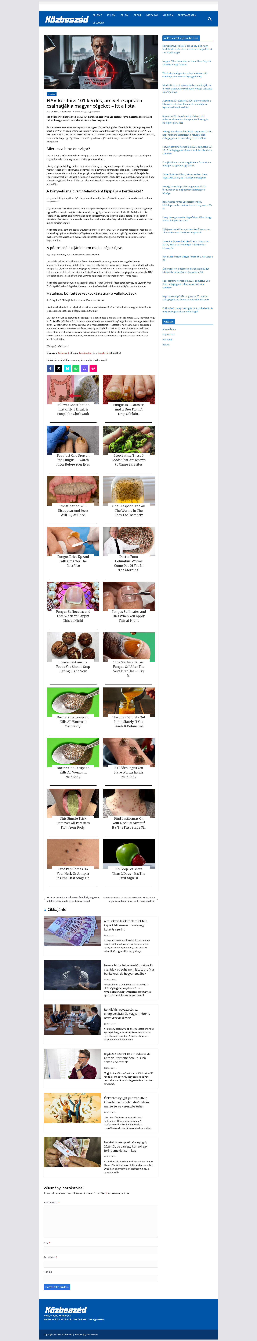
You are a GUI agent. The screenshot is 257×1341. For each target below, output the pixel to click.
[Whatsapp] (76, 368)
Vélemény (98, 22)
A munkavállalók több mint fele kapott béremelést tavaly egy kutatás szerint (125, 925)
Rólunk (166, 344)
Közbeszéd (66, 111)
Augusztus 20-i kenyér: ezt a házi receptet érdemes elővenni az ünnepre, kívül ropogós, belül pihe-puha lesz (185, 119)
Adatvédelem (169, 329)
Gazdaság (152, 15)
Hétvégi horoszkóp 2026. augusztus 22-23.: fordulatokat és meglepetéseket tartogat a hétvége (184, 190)
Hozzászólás (52, 1202)
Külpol (111, 15)
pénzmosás (95, 111)
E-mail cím (50, 1257)
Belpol (125, 15)
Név (47, 1243)
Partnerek (167, 339)
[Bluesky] (67, 368)
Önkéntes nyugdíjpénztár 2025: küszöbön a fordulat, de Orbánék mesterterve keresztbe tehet (126, 1102)
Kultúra (168, 15)
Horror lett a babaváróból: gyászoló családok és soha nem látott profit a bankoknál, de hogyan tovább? (129, 969)
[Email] (93, 368)
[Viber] (84, 368)
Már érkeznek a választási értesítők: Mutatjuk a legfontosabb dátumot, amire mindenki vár (129, 899)
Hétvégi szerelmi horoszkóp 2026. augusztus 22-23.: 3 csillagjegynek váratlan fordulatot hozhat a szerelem (187, 150)
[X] (58, 368)
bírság (77, 111)
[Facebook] (50, 368)
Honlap (48, 1271)
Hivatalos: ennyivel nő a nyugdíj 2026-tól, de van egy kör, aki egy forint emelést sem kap (126, 1146)
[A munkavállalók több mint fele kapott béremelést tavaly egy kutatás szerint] (72, 917)
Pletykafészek (187, 15)
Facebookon (85, 352)
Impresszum (168, 334)
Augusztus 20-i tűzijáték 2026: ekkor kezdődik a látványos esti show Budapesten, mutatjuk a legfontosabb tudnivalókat (186, 104)
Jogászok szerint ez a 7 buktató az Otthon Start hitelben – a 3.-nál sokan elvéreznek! (127, 1058)
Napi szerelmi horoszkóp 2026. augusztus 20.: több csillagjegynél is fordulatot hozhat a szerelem (186, 284)
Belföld (97, 15)
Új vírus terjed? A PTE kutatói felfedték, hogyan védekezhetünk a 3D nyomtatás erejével (73, 899)
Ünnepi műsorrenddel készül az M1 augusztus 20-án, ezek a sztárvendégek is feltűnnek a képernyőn (186, 244)
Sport (137, 15)
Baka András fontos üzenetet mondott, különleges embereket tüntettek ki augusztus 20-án (187, 205)
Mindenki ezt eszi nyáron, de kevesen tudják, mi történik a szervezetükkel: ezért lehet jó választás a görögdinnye (187, 88)
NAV (82, 111)
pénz (87, 111)
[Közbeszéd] (67, 19)
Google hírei (104, 352)
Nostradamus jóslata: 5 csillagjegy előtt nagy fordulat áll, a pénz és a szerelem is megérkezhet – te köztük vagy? (187, 49)
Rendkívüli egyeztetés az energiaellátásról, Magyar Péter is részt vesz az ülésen (127, 1013)
